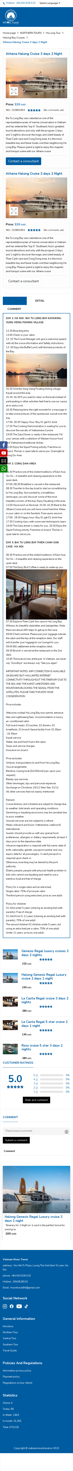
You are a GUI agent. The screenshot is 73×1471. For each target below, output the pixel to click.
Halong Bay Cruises (14, 37)
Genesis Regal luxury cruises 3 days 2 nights (45, 953)
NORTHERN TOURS (31, 33)
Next (66, 1207)
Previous (6, 1207)
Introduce (8, 1326)
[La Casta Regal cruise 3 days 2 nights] (10, 1001)
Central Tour (9, 1338)
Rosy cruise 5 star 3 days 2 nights (42, 1047)
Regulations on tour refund (17, 1383)
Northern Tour (10, 1332)
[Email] (3, 461)
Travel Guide (10, 1350)
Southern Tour (10, 1344)
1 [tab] (36, 94)
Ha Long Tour (53, 33)
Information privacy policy (17, 1370)
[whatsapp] (3, 468)
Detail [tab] (39, 301)
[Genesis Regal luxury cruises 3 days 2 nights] (10, 954)
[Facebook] (3, 445)
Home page (9, 33)
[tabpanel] (36, 78)
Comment (14, 309)
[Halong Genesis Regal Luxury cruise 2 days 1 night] (10, 978)
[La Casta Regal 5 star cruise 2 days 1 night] (10, 1025)
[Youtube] (3, 453)
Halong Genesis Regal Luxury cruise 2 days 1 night (44, 977)
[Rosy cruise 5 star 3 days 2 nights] (10, 1049)
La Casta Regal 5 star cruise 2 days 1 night (45, 1024)
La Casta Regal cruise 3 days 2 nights (45, 1000)
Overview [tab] (14, 301)
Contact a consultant (23, 161)
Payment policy (11, 1376)
